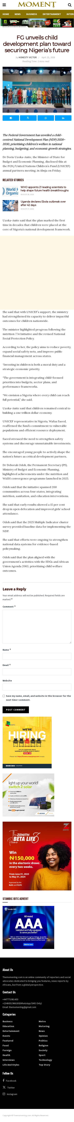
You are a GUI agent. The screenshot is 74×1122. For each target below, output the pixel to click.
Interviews (9, 1059)
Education (8, 1026)
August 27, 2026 (27, 209)
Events (6, 1035)
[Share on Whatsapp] (46, 118)
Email (7, 665)
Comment (9, 606)
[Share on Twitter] (28, 118)
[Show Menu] (4, 5)
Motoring (44, 1026)
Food (6, 1045)
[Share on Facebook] (11, 118)
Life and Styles (11, 1064)
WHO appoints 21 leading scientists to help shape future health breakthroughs (44, 189)
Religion (43, 1045)
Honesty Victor (28, 57)
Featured (8, 1040)
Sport (42, 1055)
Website (7, 680)
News (18, 14)
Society (43, 1050)
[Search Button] (69, 5)
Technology (45, 1059)
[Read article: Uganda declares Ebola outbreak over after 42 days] (10, 205)
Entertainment (52, 14)
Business (31, 14)
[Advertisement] (37, 273)
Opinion (43, 1035)
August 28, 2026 (27, 194)
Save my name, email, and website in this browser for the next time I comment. (38, 697)
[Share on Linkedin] (63, 118)
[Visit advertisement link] (37, 23)
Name (7, 649)
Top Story (44, 1064)
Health (6, 1055)
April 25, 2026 (48, 57)
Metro (42, 1021)
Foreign (7, 1050)
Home (6, 14)
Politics (43, 1040)
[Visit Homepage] (37, 5)
